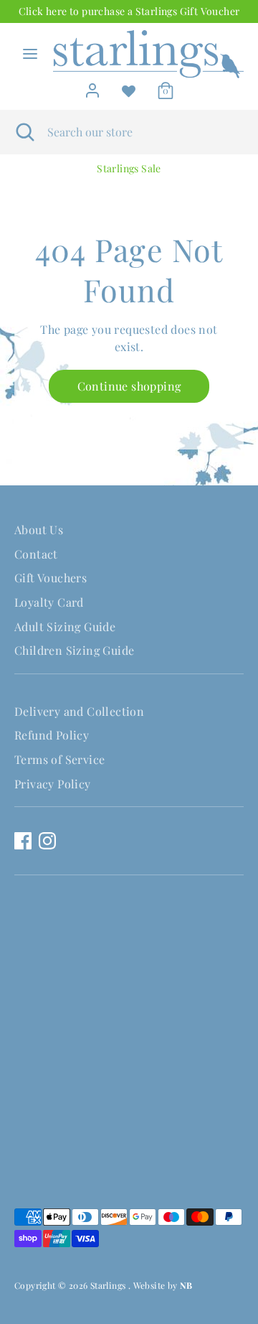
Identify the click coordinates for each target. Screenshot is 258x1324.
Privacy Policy (52, 783)
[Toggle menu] (30, 53)
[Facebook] (23, 840)
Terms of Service (59, 759)
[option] (129, 168)
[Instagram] (47, 840)
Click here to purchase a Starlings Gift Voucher (129, 11)
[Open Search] (24, 132)
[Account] (92, 86)
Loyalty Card (49, 602)
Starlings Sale (129, 168)
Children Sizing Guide (74, 650)
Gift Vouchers (50, 577)
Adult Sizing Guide (64, 626)
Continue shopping (129, 385)
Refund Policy (51, 734)
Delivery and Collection (79, 711)
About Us (38, 529)
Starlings (109, 1285)
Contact (36, 553)
